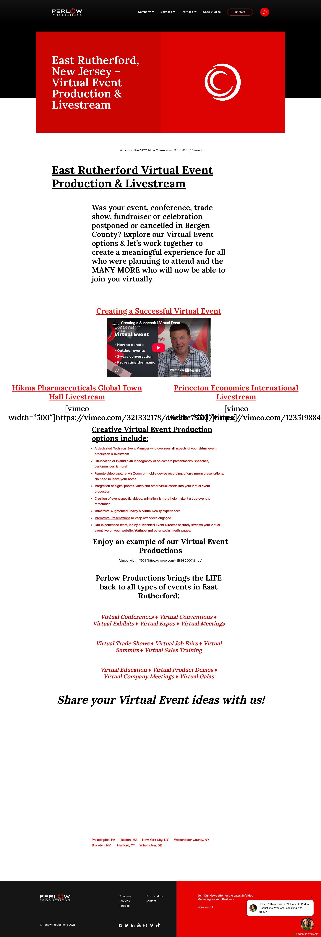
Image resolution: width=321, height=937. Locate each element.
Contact (240, 12)
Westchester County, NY (191, 840)
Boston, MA (129, 840)
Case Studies (212, 12)
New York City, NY (155, 840)
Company (144, 12)
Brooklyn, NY (101, 845)
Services (166, 12)
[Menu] (264, 12)
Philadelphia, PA (103, 840)
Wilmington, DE (151, 845)
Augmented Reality (124, 511)
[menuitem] (146, 12)
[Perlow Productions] (67, 12)
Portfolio (187, 12)
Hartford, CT (126, 845)
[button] (280, 908)
